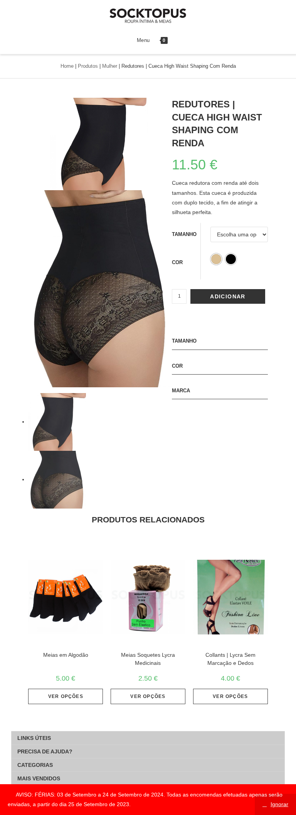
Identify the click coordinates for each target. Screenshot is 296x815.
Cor (177, 262)
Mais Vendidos (38, 778)
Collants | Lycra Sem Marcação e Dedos (230, 659)
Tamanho (184, 234)
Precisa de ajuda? (44, 751)
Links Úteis (34, 738)
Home (67, 66)
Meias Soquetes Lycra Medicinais (148, 659)
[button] (216, 259)
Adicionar (228, 296)
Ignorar (279, 804)
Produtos (88, 66)
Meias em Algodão (65, 655)
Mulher (109, 66)
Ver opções (65, 696)
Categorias (35, 765)
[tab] (148, 738)
